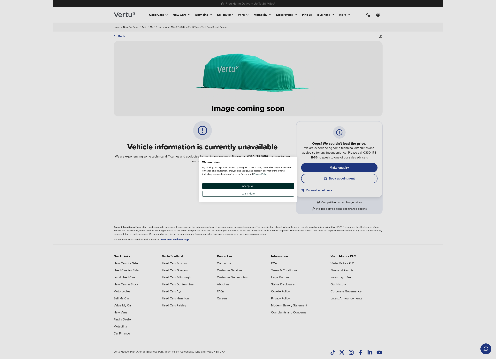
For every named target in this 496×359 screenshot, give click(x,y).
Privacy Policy (260, 174)
